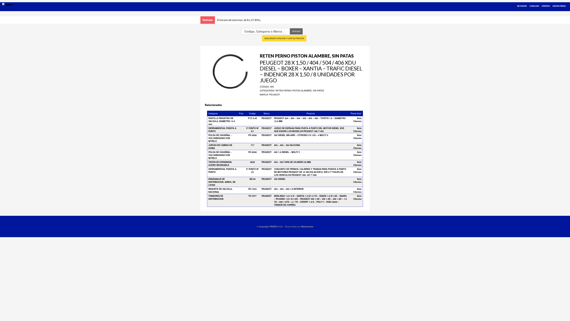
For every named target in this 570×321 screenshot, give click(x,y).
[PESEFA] (7, 8)
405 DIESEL (280, 178)
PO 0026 (252, 135)
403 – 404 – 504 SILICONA (287, 145)
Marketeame (307, 226)
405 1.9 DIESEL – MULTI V (287, 152)
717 (252, 145)
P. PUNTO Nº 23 (252, 170)
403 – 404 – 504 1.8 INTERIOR (289, 188)
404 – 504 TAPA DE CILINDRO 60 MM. (292, 161)
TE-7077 (252, 195)
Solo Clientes (357, 120)
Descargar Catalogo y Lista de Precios (284, 38)
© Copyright (263, 226)
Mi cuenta (522, 6)
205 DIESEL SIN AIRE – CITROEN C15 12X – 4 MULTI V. (301, 135)
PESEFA (274, 226)
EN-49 (252, 178)
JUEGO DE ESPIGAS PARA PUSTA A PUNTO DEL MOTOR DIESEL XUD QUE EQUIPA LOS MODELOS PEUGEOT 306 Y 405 (309, 130)
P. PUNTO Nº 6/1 (252, 130)
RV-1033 (252, 188)
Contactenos (559, 6)
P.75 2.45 (252, 118)
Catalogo (534, 6)
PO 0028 (252, 152)
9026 (252, 161)
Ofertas (546, 6)
